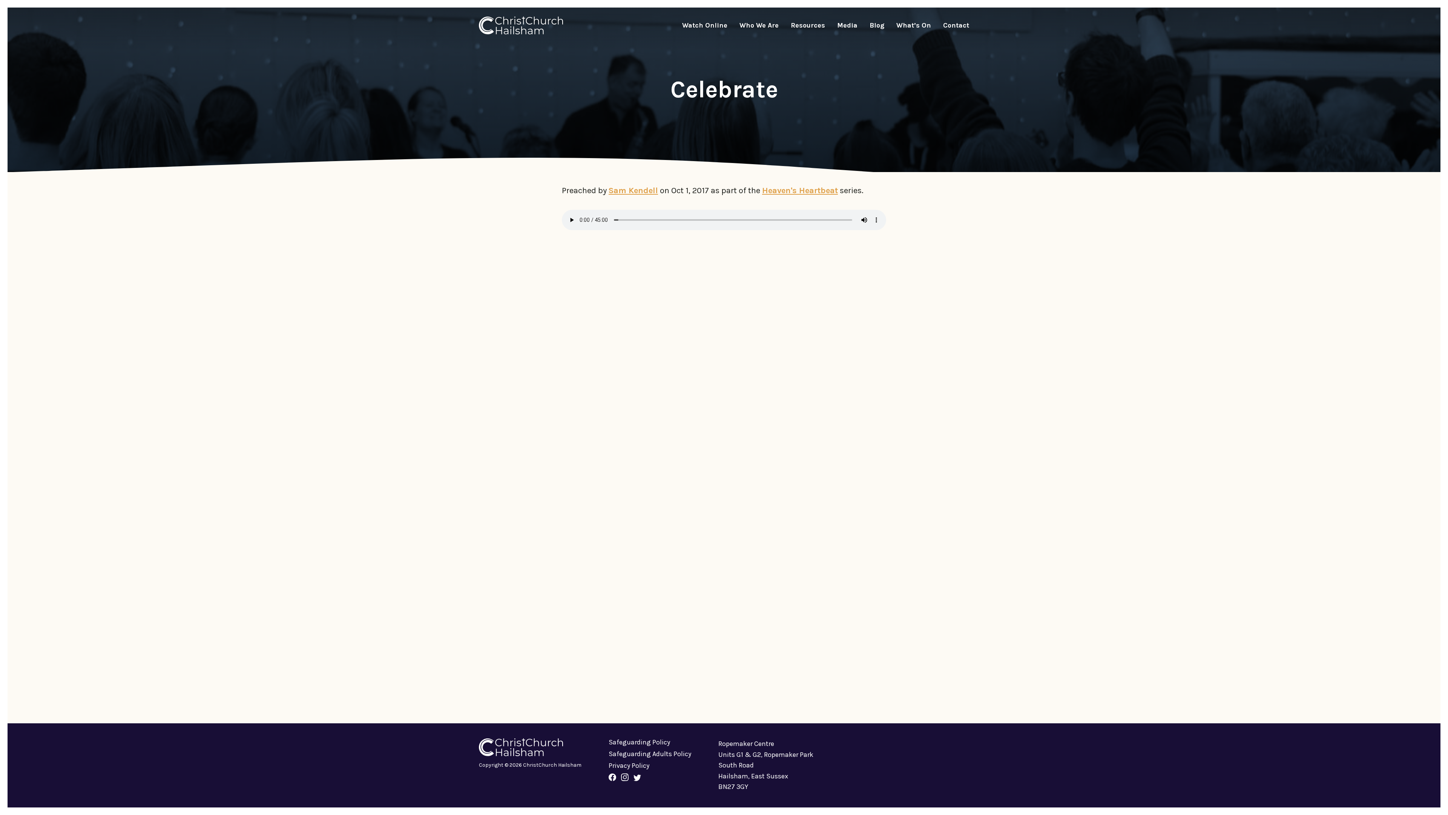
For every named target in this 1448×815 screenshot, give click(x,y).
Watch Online (704, 25)
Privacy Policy (629, 765)
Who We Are (759, 25)
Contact (956, 25)
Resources (808, 25)
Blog (877, 25)
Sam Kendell (633, 190)
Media (847, 25)
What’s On (913, 25)
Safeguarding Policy (639, 742)
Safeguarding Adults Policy (650, 754)
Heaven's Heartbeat (800, 190)
